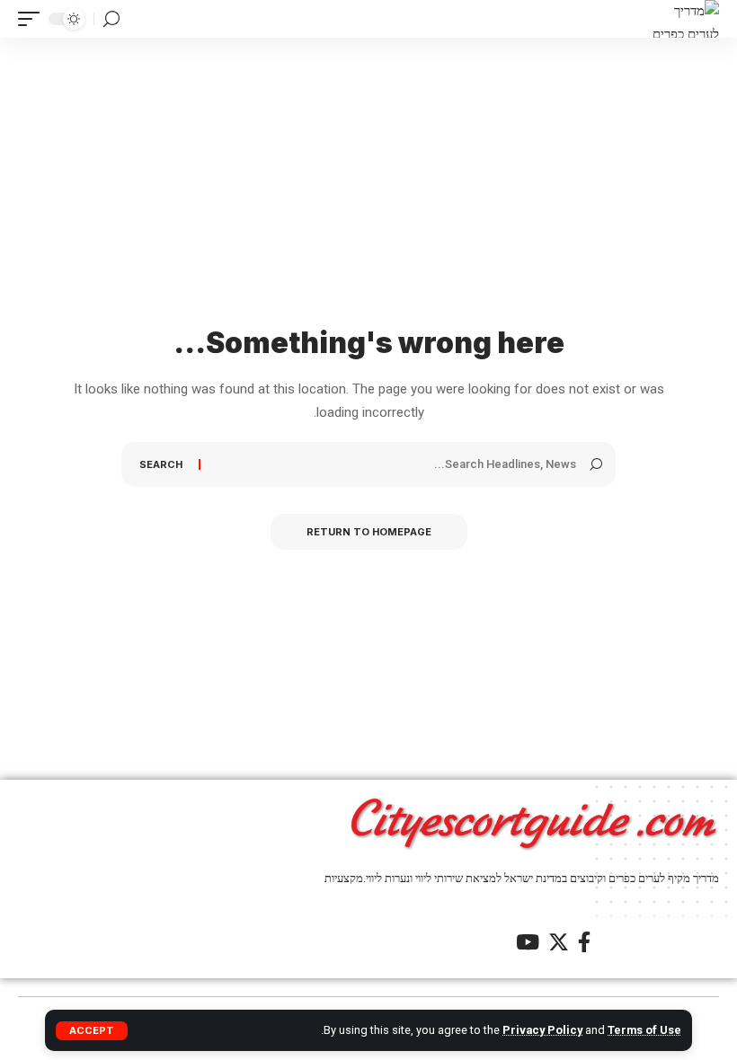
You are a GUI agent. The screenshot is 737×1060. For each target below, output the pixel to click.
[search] (111, 19)
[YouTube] (527, 941)
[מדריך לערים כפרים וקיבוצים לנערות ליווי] (684, 19)
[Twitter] (558, 941)
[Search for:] (395, 464)
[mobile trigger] (33, 19)
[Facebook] (584, 941)
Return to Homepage (368, 532)
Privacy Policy (542, 1030)
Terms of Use (644, 1030)
